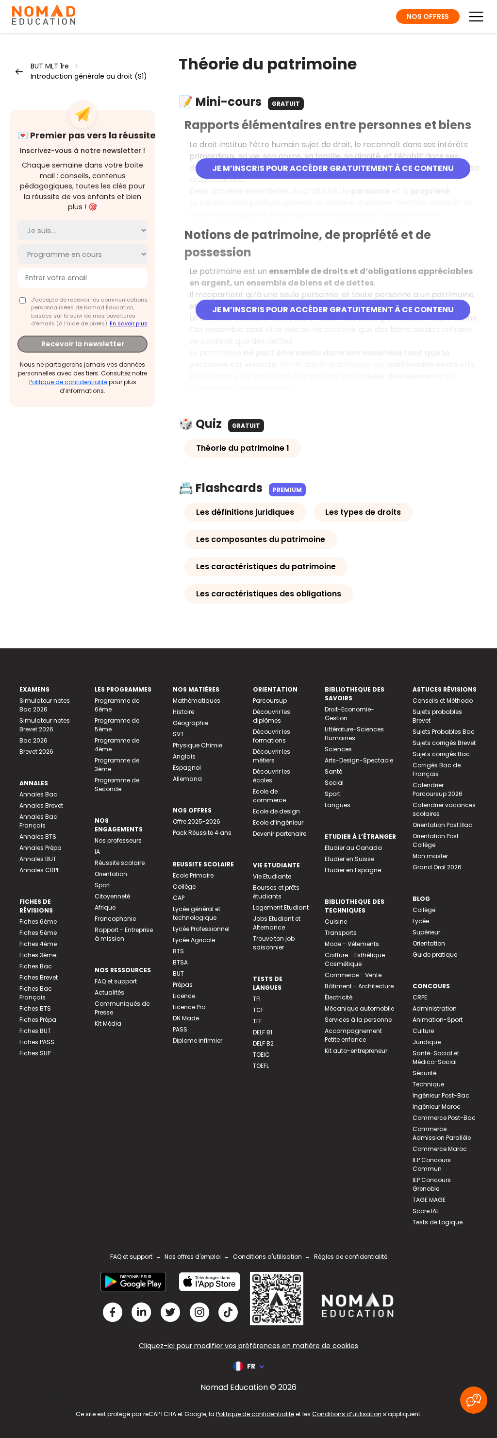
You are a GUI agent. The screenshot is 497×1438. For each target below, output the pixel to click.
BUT (178, 973)
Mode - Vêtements (352, 944)
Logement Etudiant (281, 907)
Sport (102, 885)
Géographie (190, 723)
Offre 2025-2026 (196, 821)
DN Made (186, 1018)
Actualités (109, 992)
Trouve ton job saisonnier (274, 942)
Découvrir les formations (271, 735)
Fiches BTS (35, 1008)
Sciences (338, 749)
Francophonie (115, 918)
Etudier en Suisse (349, 859)
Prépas (183, 985)
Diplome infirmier (197, 1040)
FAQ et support (116, 981)
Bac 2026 (33, 740)
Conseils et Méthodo (443, 700)
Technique (428, 1084)
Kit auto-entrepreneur (356, 1051)
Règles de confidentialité (350, 1256)
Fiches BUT (35, 1031)
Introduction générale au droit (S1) (89, 76)
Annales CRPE (39, 870)
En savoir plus (129, 323)
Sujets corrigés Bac (441, 754)
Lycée (421, 921)
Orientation (111, 874)
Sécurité (424, 1073)
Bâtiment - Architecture (359, 986)
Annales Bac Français (38, 820)
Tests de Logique (438, 1222)
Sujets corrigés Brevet (444, 743)
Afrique (105, 907)
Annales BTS (37, 836)
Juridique (427, 1042)
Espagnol (187, 767)
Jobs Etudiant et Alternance (276, 922)
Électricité (338, 997)
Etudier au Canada (353, 848)
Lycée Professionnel (201, 929)
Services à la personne (358, 1019)
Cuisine (336, 921)
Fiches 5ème (38, 933)
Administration (435, 1008)
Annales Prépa (40, 848)
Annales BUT (37, 859)
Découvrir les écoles (271, 775)
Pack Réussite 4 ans (202, 833)
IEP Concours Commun (432, 1164)
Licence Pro (189, 1007)
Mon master (430, 856)
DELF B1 (262, 1032)
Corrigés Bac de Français (437, 769)
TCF (258, 1010)
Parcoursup (270, 700)
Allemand (187, 779)
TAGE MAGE (429, 1200)
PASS (180, 1029)
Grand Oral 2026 (437, 867)
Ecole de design (276, 811)
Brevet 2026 (36, 751)
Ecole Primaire (193, 875)
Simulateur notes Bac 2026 (44, 704)
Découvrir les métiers (271, 755)
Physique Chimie (197, 745)
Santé (333, 771)
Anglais (184, 756)
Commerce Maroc (440, 1149)
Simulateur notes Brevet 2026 (44, 724)
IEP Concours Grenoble (432, 1184)
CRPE (420, 997)
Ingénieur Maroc (437, 1106)
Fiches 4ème (38, 944)
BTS (178, 951)
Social (334, 782)
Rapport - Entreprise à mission (124, 934)
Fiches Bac (35, 966)
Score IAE (426, 1211)
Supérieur (426, 932)
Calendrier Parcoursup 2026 (438, 789)
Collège (184, 886)
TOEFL (261, 1066)
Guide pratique (435, 954)
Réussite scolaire (120, 863)
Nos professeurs (118, 840)
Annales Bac (38, 794)
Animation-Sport (438, 1019)
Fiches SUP (34, 1053)
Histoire (183, 712)
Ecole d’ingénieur (278, 822)
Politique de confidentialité (68, 382)
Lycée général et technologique (196, 913)
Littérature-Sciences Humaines (354, 733)
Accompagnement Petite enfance (353, 1035)
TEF (257, 1021)
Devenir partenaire (279, 833)
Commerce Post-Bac (444, 1118)
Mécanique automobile (359, 1008)
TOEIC (261, 1054)
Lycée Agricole (194, 940)
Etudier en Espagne (353, 870)
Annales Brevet (41, 805)
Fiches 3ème (37, 955)
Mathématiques (196, 700)
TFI (257, 999)
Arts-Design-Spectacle (359, 760)
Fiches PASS (36, 1042)
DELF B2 (263, 1043)
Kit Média (108, 1023)
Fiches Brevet (38, 977)
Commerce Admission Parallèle (442, 1133)
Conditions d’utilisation (346, 1414)
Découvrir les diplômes (271, 716)
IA (97, 851)
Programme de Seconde (117, 784)
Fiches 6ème (38, 921)
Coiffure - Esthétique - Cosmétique (357, 959)
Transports (341, 933)
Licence (184, 996)
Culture (423, 1031)
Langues (337, 805)
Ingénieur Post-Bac (441, 1095)
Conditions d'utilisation (267, 1256)
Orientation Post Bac (442, 825)
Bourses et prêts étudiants (276, 891)
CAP (178, 898)
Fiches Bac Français (35, 992)
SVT (178, 734)
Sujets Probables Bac (444, 731)
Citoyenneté (112, 896)
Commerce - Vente (353, 975)
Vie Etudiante (272, 876)
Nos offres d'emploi (193, 1256)
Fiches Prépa (37, 1019)
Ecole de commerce (269, 795)
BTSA (180, 962)
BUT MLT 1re (50, 66)
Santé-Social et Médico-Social (436, 1057)
